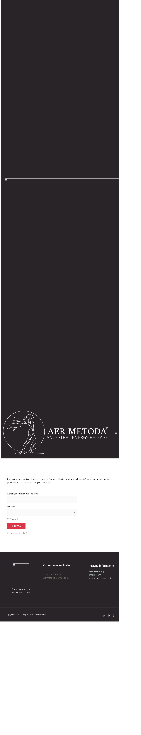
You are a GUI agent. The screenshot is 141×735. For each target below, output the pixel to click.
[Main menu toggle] (116, 432)
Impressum (95, 574)
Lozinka (11, 506)
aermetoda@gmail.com (56, 577)
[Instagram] (104, 616)
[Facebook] (109, 616)
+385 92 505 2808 (54, 574)
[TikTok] (113, 616)
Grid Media (41, 614)
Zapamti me (15, 519)
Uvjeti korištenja (97, 571)
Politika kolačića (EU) (100, 578)
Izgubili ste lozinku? (17, 533)
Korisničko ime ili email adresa (22, 493)
